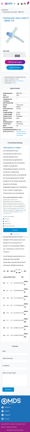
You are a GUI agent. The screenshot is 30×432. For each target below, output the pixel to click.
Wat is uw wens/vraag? (9, 373)
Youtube (6, 419)
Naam (4, 351)
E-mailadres (5, 365)
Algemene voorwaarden (11, 427)
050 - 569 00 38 (19, 81)
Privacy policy (18, 424)
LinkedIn (6, 411)
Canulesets (19, 135)
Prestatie (6, 219)
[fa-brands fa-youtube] (2, 419)
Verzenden (8, 389)
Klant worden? (15, 67)
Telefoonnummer (7, 358)
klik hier (14, 83)
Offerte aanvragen (15, 62)
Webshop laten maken (12, 430)
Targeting (6, 221)
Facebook (7, 407)
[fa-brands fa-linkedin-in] (2, 411)
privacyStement (20, 208)
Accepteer (15, 230)
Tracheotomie (20, 131)
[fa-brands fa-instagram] (2, 415)
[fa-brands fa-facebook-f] (2, 407)
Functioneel (7, 223)
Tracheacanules (21, 133)
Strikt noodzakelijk (9, 216)
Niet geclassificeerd (9, 226)
